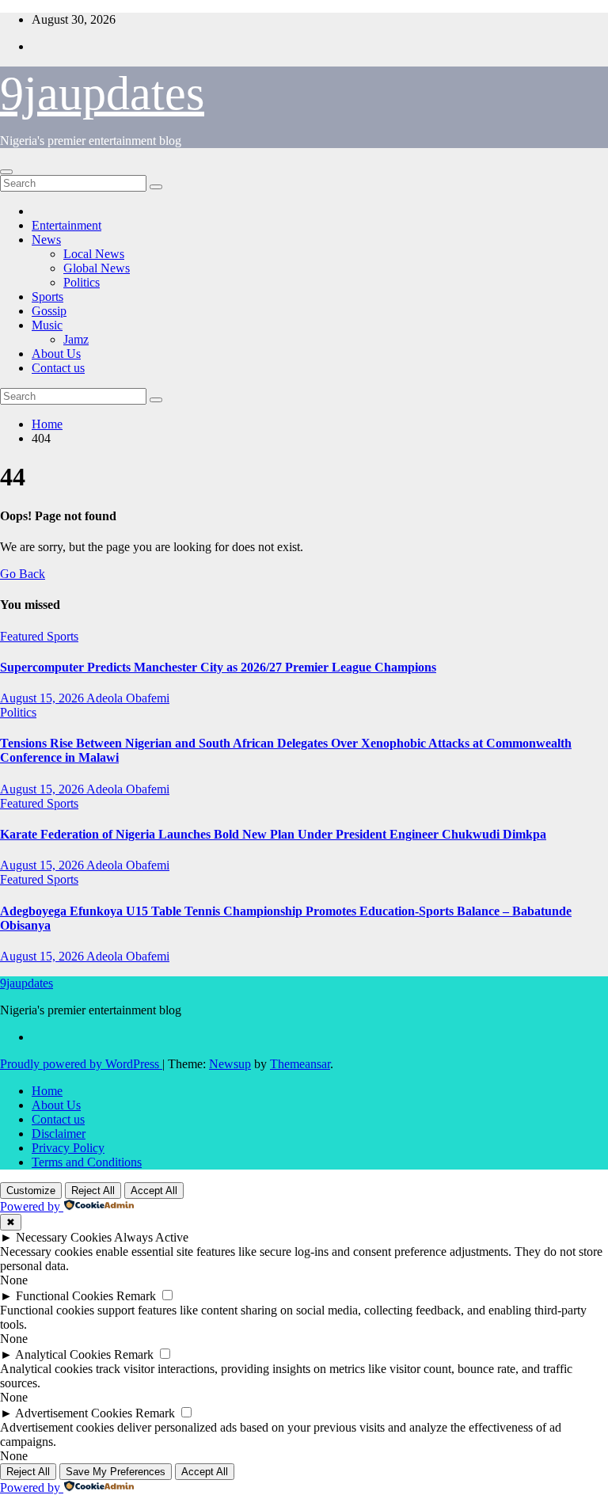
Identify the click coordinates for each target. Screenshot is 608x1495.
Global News (96, 268)
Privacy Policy (68, 1148)
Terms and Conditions (87, 1162)
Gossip (49, 311)
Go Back (22, 573)
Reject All (93, 1190)
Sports (47, 296)
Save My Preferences (115, 1472)
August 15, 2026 (43, 698)
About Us (56, 353)
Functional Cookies (64, 1296)
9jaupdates (102, 93)
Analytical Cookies (63, 1354)
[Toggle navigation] (6, 171)
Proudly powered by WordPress (81, 1064)
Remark (136, 1296)
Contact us (58, 368)
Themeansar (300, 1064)
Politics (81, 282)
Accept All (154, 1190)
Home (47, 424)
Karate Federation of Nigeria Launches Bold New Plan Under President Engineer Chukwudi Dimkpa (273, 834)
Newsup (230, 1064)
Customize (30, 1190)
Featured (23, 636)
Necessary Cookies (64, 1237)
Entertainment (66, 225)
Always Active (151, 1237)
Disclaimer (59, 1133)
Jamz (76, 339)
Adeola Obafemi (127, 698)
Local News (93, 254)
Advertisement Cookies (73, 1413)
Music (47, 325)
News (46, 239)
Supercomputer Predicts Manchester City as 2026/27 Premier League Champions (218, 667)
